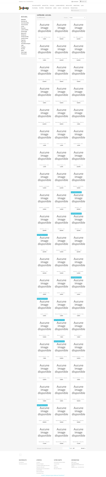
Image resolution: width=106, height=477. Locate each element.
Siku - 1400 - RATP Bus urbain (44, 37)
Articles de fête (25, 36)
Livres (54, 8)
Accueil (24, 17)
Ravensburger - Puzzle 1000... (61, 79)
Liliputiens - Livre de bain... (78, 186)
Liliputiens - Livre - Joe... (78, 165)
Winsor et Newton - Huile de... (61, 377)
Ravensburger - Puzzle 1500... (61, 58)
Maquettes (45, 5)
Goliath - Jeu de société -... (44, 420)
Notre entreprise (40, 471)
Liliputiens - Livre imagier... (44, 186)
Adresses (56, 467)
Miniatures (76, 5)
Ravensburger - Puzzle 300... (79, 79)
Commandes (56, 463)
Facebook (20, 455)
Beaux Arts (69, 5)
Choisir (77, 17)
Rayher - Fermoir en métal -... (44, 58)
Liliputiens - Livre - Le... (44, 228)
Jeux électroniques (25, 43)
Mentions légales (40, 463)
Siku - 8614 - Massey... (61, 37)
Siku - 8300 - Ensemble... (78, 37)
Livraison (38, 462)
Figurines (23, 40)
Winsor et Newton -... (61, 335)
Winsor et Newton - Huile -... (44, 356)
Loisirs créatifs (60, 5)
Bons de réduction (58, 468)
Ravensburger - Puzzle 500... (61, 101)
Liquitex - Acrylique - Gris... (44, 292)
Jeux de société (36, 5)
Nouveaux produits (23, 463)
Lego (82, 5)
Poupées (41, 8)
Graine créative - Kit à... (44, 143)
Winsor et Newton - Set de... (61, 356)
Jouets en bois (24, 38)
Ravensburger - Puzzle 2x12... (44, 101)
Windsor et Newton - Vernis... (78, 399)
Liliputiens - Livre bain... (61, 271)
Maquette (23, 19)
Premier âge (48, 8)
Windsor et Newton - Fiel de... (78, 356)
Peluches (23, 28)
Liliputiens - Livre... (78, 207)
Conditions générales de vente (43, 465)
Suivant (83, 448)
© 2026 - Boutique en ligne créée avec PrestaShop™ (53, 475)
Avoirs (55, 465)
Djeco (59, 8)
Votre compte (58, 460)
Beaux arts (23, 33)
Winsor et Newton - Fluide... (44, 377)
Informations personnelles (59, 462)
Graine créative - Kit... (61, 165)
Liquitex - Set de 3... (78, 292)
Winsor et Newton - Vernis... (78, 377)
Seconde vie (66, 8)
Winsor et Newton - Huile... (44, 335)
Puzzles (52, 5)
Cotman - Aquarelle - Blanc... (78, 314)
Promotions (74, 8)
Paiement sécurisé (40, 467)
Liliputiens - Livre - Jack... (61, 186)
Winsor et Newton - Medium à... (44, 399)
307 (74, 448)
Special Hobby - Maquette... (61, 420)
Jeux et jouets (24, 24)
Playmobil (35, 8)
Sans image (24, 52)
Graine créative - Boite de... (78, 122)
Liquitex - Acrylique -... (61, 292)
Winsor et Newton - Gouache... (61, 314)
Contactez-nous (39, 473)
